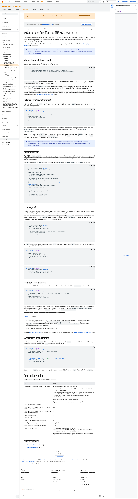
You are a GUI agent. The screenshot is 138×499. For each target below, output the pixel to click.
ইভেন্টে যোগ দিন (54, 482)
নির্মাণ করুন (17, 1)
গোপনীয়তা (28, 496)
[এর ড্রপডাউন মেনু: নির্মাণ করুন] (21, 1)
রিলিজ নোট (82, 479)
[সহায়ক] (92, 29)
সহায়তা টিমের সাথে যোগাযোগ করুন (87, 472)
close (136, 6)
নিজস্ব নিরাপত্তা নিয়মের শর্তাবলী (34, 445)
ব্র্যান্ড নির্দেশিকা (83, 482)
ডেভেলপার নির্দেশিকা (25, 472)
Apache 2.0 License (76, 460)
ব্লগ (118, 1)
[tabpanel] (59, 324)
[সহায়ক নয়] (94, 29)
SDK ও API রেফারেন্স (25, 475)
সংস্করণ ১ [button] (27, 316)
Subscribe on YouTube (56, 479)
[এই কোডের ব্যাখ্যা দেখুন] (89, 67)
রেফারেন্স (42, 9)
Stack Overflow (84, 475)
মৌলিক (9, 9)
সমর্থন (57, 1)
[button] (8, 22)
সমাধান (33, 1)
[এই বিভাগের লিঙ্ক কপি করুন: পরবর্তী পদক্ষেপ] (40, 441)
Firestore (18, 6)
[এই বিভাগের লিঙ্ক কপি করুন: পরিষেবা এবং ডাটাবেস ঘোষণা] (52, 60)
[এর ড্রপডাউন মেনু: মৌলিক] (13, 9)
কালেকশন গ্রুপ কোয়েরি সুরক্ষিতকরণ (82, 332)
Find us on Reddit (55, 475)
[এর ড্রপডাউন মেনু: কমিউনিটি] (53, 1)
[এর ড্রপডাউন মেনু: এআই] (20, 9)
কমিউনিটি (50, 1)
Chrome (46, 490)
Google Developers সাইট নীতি (27, 461)
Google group (83, 477)
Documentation (7, 6)
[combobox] (94, 1)
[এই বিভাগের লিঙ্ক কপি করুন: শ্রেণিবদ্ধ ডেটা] (37, 207)
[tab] (27, 316)
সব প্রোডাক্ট (72, 490)
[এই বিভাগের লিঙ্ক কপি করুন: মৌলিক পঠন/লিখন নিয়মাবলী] (52, 100)
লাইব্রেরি (23, 479)
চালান (25, 1)
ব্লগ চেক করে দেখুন (54, 472)
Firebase (26, 29)
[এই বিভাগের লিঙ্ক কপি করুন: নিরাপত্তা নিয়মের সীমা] (44, 376)
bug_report (131, 6)
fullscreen (133, 6)
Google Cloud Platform (62, 490)
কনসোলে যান (124, 1)
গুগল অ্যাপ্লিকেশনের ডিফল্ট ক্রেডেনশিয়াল (76, 50)
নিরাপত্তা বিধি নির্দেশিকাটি (32, 447)
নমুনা (48, 9)
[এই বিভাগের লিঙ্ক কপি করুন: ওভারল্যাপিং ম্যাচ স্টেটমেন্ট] (50, 338)
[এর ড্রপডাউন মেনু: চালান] (28, 1)
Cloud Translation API (47, 24)
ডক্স (42, 1)
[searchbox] (10, 14)
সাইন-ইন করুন (133, 1)
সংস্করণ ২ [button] (34, 316)
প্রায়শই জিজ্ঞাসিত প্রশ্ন (84, 484)
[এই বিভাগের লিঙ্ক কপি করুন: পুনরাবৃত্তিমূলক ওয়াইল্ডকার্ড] (47, 283)
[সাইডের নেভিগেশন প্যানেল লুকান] (17, 496)
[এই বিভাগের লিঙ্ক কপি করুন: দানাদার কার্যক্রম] (39, 152)
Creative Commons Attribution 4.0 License (49, 460)
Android (39, 490)
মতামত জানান (90, 33)
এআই (17, 9)
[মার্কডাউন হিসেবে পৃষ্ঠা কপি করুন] (76, 33)
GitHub (22, 482)
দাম (38, 1)
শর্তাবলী (22, 496)
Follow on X (53, 477)
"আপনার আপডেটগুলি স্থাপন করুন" (45, 94)
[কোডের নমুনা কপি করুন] (94, 67)
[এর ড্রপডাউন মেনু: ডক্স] (44, 1)
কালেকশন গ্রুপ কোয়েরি (35, 332)
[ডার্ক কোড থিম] (92, 67)
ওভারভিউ (4, 9)
